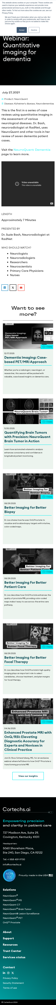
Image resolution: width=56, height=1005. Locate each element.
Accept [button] (21, 30)
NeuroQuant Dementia (31, 149)
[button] (4, 287)
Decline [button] (34, 30)
